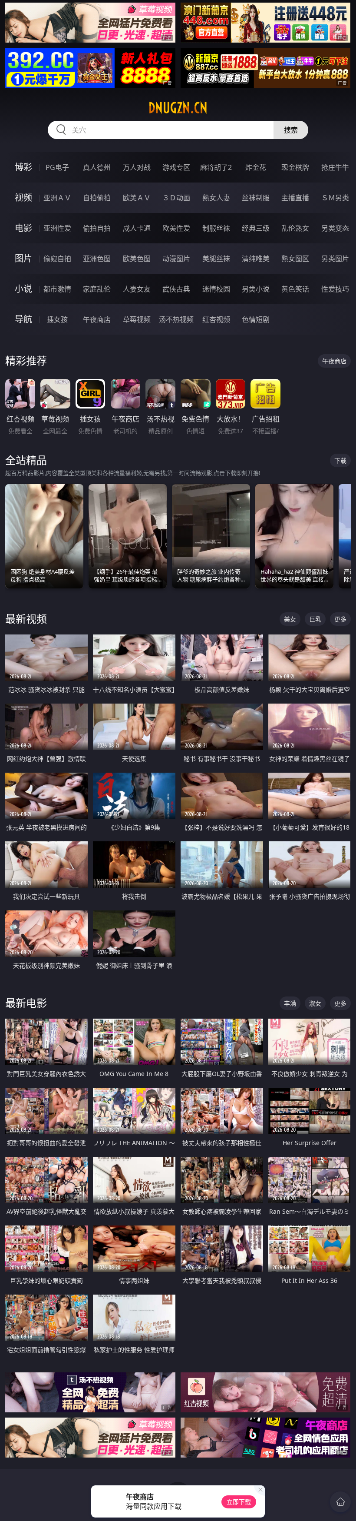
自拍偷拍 (97, 198)
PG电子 (57, 167)
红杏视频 (216, 319)
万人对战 (137, 167)
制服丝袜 (216, 228)
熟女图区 (295, 258)
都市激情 (57, 289)
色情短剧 (256, 319)
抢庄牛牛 (335, 167)
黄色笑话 (295, 289)
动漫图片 (176, 258)
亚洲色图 (97, 258)
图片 (23, 258)
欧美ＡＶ (137, 198)
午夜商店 (97, 319)
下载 (340, 460)
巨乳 (315, 619)
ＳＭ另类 (335, 198)
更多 (340, 619)
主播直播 (295, 198)
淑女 (315, 1003)
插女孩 (57, 319)
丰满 (290, 1003)
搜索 (291, 130)
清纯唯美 (256, 258)
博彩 (23, 167)
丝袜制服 (256, 198)
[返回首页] (340, 1501)
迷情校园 (216, 289)
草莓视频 (137, 319)
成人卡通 (137, 228)
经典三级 (256, 228)
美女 (290, 619)
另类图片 (335, 258)
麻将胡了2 (216, 167)
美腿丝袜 (216, 258)
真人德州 (97, 167)
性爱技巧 (335, 289)
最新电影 (26, 1003)
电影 (23, 228)
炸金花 (255, 167)
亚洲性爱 (57, 228)
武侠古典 (176, 289)
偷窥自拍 (57, 258)
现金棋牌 (295, 167)
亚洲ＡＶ (57, 198)
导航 (23, 319)
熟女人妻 (216, 198)
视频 (23, 197)
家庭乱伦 (97, 289)
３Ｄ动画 (176, 198)
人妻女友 (137, 289)
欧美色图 (137, 258)
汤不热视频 (176, 319)
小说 (23, 289)
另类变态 (335, 228)
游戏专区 (176, 167)
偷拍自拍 (97, 228)
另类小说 (256, 289)
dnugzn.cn (178, 107)
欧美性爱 (176, 228)
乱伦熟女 (295, 228)
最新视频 (26, 618)
